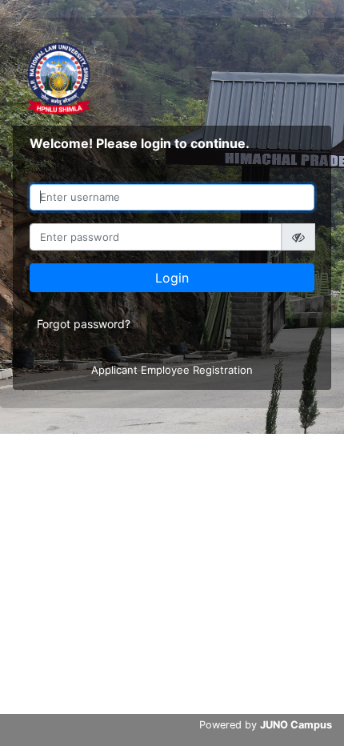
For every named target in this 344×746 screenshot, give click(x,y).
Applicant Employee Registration (172, 369)
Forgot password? (83, 324)
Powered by (265, 725)
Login (172, 278)
